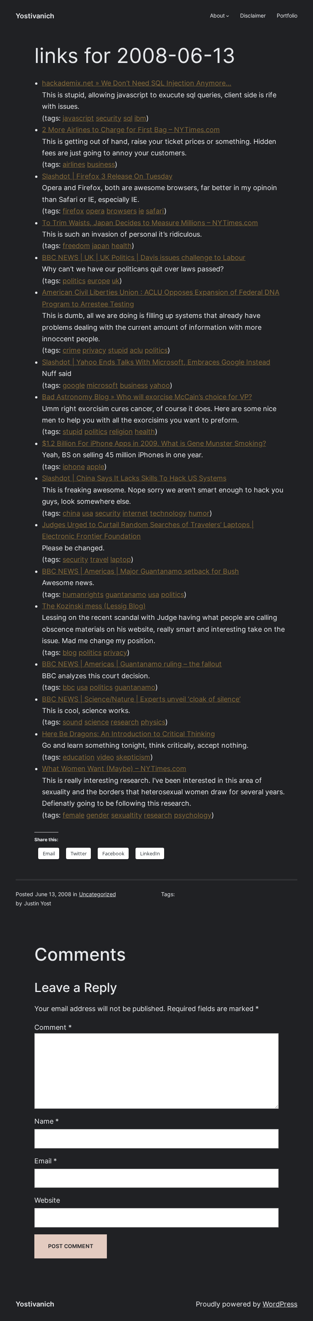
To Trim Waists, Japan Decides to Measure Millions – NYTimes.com (150, 223)
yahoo (160, 385)
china (71, 513)
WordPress (280, 1304)
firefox (73, 211)
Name (46, 1121)
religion (121, 431)
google (74, 385)
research (125, 722)
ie (141, 211)
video (105, 757)
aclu (136, 350)
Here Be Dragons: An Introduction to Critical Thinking (128, 734)
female (73, 815)
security (108, 118)
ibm (140, 118)
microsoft (102, 385)
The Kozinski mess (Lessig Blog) (94, 606)
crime (72, 350)
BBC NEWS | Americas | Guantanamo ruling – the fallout (132, 664)
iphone (74, 467)
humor (199, 513)
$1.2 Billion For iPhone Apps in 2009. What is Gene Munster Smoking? (154, 443)
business (101, 164)
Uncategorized (97, 894)
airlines (74, 164)
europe (98, 281)
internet (135, 513)
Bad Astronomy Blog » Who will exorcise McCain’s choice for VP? (147, 397)
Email (45, 1161)
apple (95, 467)
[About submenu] (227, 15)
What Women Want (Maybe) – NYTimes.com (114, 769)
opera (95, 211)
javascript (78, 118)
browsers (121, 211)
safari (155, 211)
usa (87, 513)
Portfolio (287, 16)
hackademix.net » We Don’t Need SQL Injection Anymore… (136, 83)
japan (101, 246)
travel (99, 559)
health (121, 246)
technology (168, 513)
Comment (53, 1027)
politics (74, 281)
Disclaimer (253, 16)
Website (47, 1200)
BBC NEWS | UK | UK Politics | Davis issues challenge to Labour (143, 257)
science (96, 722)
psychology (192, 815)
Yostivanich (35, 16)
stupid (118, 350)
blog (70, 652)
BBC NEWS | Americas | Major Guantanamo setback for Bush (140, 571)
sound (72, 722)
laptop (120, 559)
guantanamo (125, 594)
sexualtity (126, 815)
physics (153, 722)
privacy (94, 350)
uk (115, 281)
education (79, 757)
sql (127, 118)
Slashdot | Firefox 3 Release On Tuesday (107, 176)
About (217, 16)
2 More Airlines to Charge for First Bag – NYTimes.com (131, 130)
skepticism (133, 757)
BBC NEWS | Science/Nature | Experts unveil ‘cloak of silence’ (141, 699)
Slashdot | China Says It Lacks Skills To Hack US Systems (134, 478)
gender (97, 815)
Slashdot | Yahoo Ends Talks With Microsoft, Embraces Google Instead (156, 362)
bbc (69, 687)
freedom (76, 246)
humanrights (83, 594)
